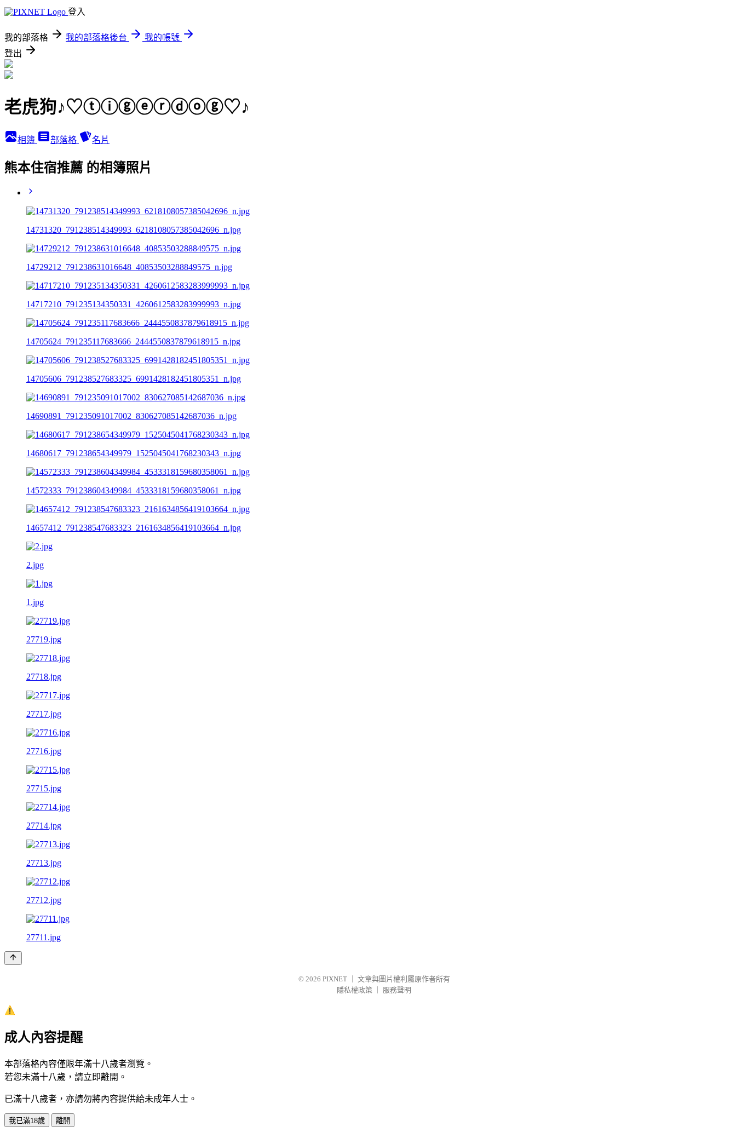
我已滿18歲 (27, 1121)
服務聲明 (397, 990)
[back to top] (13, 958)
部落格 (64, 140)
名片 (101, 140)
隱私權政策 (354, 990)
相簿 (27, 140)
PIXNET (335, 979)
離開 (63, 1121)
